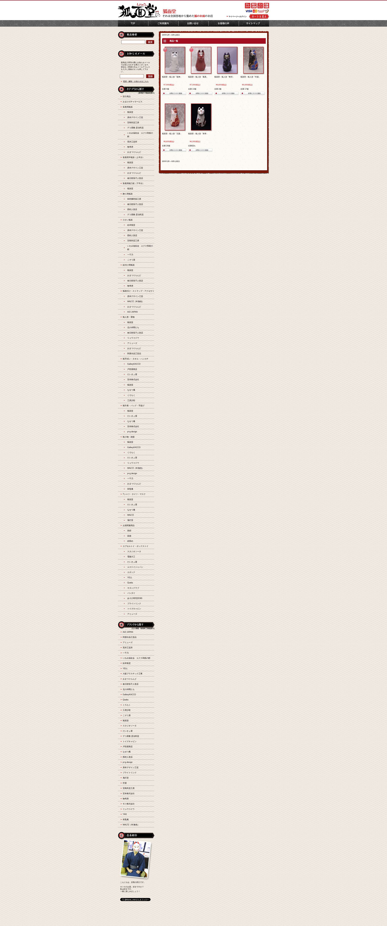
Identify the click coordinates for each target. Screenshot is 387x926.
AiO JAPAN (132, 312)
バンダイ (131, 593)
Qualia (130, 583)
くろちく (131, 395)
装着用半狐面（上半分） (133, 157)
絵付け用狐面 (129, 265)
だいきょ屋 (132, 374)
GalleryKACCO (133, 364)
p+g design (132, 431)
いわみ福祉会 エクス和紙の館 (136, 658)
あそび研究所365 (134, 598)
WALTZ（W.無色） (135, 301)
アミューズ (132, 343)
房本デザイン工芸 (135, 117)
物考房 (130, 147)
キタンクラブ (133, 588)
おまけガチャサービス (132, 102)
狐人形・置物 (129, 317)
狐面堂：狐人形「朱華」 (198, 134)
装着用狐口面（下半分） (133, 183)
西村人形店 (132, 209)
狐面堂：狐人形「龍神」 (172, 77)
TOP (133, 23)
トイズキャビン (134, 609)
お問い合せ (193, 23)
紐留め (130, 541)
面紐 (129, 530)
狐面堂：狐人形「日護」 (172, 134)
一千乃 (130, 255)
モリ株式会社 (129, 804)
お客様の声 (224, 23)
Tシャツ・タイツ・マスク (134, 494)
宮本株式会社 (133, 379)
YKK (125, 814)
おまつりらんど (134, 152)
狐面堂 (130, 112)
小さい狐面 (128, 220)
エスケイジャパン (135, 567)
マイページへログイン (238, 16)
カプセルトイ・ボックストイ (135, 546)
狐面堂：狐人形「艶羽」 (224, 77)
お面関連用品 (129, 525)
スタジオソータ (134, 551)
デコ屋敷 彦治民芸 (135, 128)
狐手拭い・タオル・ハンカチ (135, 359)
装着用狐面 (128, 107)
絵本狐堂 (131, 225)
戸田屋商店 (132, 369)
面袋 (129, 536)
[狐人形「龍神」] (175, 72)
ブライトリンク (134, 603)
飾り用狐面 (128, 194)
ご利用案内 (163, 23)
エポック (131, 572)
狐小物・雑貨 (129, 437)
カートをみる (259, 16)
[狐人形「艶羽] (227, 72)
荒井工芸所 (132, 142)
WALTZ (130, 515)
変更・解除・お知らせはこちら (136, 81)
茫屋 (125, 783)
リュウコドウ (133, 338)
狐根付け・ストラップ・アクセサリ (138, 291)
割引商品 (127, 96)
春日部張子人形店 (135, 178)
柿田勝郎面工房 (134, 199)
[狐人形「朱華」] (201, 129)
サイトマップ (254, 23)
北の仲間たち (133, 327)
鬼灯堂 (130, 520)
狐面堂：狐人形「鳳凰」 (198, 77)
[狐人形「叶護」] (253, 72)
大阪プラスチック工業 (132, 673)
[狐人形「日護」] (175, 129)
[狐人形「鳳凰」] (201, 72)
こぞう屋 (131, 260)
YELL (129, 577)
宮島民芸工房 (133, 122)
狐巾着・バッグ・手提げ (133, 405)
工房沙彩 (131, 400)
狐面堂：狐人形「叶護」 (250, 77)
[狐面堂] (139, 17)
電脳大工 (131, 556)
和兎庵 (130, 489)
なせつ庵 (131, 390)
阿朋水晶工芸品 (134, 353)
